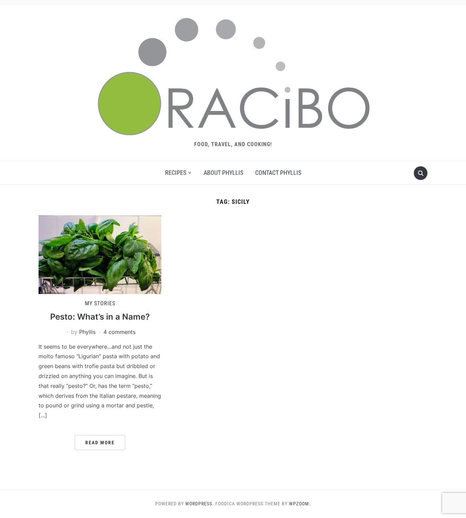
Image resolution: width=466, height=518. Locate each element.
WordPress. (199, 503)
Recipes (175, 172)
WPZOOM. (300, 503)
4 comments (119, 331)
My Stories (100, 303)
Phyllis (87, 331)
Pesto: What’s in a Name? (100, 317)
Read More (100, 442)
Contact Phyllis (278, 172)
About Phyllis (223, 172)
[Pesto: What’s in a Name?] (100, 254)
